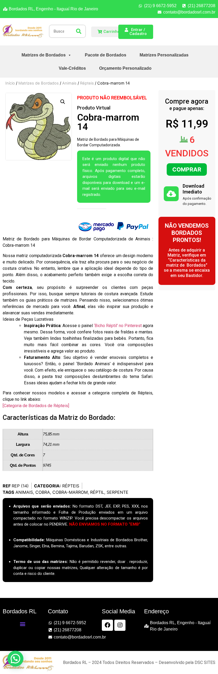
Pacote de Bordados (105, 55)
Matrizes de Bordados (44, 55)
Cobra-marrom (70, 492)
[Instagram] (119, 625)
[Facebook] (107, 625)
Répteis (87, 83)
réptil (97, 492)
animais (24, 492)
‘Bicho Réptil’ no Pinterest (118, 325)
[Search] (78, 31)
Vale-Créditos (72, 68)
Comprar (186, 169)
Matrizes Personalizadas (164, 55)
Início (10, 83)
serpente (117, 492)
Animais (69, 83)
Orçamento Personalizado (125, 68)
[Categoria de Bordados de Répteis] (36, 405)
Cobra (42, 492)
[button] (63, 102)
